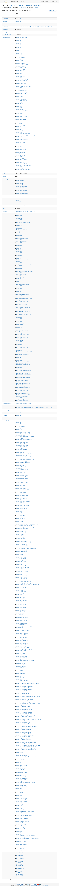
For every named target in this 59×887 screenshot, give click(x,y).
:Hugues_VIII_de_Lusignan (22, 647)
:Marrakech (19, 166)
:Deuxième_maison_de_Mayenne (24, 581)
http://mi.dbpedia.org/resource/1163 (23, 301)
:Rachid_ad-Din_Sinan (21, 796)
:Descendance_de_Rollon (22, 580)
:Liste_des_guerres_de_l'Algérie (23, 702)
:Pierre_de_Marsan (21, 785)
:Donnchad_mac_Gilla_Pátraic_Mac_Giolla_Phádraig (27, 584)
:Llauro (19, 753)
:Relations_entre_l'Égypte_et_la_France (25, 812)
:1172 (18, 44)
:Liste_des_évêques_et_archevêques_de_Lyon (26, 749)
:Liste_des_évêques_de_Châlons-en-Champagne (26, 726)
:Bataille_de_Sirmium (21, 496)
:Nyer (18, 771)
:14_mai (19, 53)
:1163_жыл (20, 287)
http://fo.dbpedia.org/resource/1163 (22, 259)
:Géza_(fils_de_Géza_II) (22, 628)
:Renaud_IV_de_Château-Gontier (24, 815)
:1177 (18, 46)
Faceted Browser (45, 1)
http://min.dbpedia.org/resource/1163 (23, 384)
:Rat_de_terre (20, 806)
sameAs (5, 213)
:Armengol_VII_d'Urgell (22, 482)
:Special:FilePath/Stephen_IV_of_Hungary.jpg (26, 405)
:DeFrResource (20, 857)
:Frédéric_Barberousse (22, 107)
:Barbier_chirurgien (21, 492)
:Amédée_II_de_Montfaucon (23, 418)
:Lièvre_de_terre (20, 752)
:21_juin (19, 59)
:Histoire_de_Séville (21, 636)
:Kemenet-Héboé (20, 673)
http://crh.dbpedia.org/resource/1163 (23, 380)
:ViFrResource (19, 865)
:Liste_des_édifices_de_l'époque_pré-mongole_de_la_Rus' (28, 719)
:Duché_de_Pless (21, 591)
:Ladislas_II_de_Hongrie (22, 115)
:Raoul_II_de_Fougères (22, 801)
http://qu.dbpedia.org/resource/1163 (23, 330)
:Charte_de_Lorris (21, 531)
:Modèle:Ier (19, 181)
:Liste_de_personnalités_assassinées (24, 686)
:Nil (18, 120)
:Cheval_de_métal (21, 537)
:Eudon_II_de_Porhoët (21, 598)
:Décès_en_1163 (21, 89)
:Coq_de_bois (20, 574)
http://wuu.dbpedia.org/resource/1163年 (23, 370)
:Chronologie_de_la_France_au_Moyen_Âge (26, 548)
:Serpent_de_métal (21, 841)
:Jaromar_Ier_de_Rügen (22, 662)
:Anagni (19, 468)
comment (5, 205)
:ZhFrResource (19, 872)
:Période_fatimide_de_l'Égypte (23, 133)
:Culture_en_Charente (21, 577)
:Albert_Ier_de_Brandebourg (23, 462)
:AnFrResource (19, 859)
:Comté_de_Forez (21, 564)
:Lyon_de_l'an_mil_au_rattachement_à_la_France (27, 756)
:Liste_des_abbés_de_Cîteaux (23, 692)
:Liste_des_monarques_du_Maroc (24, 705)
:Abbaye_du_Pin (20, 452)
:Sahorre (19, 831)
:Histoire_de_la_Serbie (22, 641)
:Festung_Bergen (21, 607)
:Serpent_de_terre (21, 842)
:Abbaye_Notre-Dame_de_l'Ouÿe (23, 435)
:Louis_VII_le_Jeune (21, 755)
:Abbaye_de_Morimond (22, 445)
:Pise (18, 129)
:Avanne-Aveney (20, 485)
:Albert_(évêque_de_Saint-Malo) (23, 461)
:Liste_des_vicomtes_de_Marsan (23, 717)
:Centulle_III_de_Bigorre (22, 528)
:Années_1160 (20, 24)
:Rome (19, 136)
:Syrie (18, 150)
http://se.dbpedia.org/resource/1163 (23, 337)
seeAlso (5, 211)
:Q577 (18, 201)
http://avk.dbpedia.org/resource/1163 (23, 400)
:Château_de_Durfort (21, 551)
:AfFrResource (19, 867)
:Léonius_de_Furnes (21, 758)
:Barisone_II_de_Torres (22, 495)
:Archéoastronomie (21, 479)
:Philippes (19, 127)
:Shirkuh (19, 146)
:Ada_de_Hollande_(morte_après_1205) (25, 459)
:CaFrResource (20, 862)
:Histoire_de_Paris (21, 634)
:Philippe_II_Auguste (21, 781)
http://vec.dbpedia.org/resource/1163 (23, 364)
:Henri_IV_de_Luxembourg (22, 630)
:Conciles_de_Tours (21, 568)
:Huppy (19, 651)
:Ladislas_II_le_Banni (21, 116)
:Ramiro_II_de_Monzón (22, 799)
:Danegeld (19, 96)
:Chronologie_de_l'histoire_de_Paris (24, 547)
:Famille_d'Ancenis (21, 603)
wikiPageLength (6, 32)
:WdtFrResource (20, 877)
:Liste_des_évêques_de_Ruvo (23, 736)
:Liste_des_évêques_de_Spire (23, 738)
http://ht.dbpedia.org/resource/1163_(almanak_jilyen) (26, 271)
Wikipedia (21, 885)
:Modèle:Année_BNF (21, 192)
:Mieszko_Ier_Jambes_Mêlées (23, 169)
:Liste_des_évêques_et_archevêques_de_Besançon (27, 743)
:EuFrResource (19, 875)
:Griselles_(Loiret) (21, 624)
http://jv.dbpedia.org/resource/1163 (22, 284)
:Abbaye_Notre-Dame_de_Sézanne (24, 433)
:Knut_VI (19, 676)
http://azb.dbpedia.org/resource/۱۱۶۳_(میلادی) (24, 376)
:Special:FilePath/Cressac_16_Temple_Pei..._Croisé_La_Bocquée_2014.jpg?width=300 (34, 26)
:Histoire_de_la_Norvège (22, 640)
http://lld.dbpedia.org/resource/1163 (22, 381)
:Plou (18, 791)
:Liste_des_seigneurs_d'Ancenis (23, 707)
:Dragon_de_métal (21, 587)
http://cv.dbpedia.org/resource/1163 (22, 241)
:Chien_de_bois (20, 538)
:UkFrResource (19, 852)
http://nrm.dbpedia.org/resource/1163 (23, 386)
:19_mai (19, 56)
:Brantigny (19, 512)
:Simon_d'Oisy (20, 847)
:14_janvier (19, 51)
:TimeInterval (19, 203)
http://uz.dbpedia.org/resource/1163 (23, 363)
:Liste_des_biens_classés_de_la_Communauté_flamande (28, 696)
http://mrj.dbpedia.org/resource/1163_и (23, 307)
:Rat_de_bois (20, 804)
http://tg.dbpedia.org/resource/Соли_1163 (24, 351)
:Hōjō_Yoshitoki (20, 653)
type (4, 198)
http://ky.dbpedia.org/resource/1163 (22, 290)
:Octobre (19, 123)
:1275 (18, 50)
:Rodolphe (19, 825)
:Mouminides (20, 763)
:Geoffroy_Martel (20, 616)
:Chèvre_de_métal (21, 557)
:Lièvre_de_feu (20, 751)
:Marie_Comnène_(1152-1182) (23, 165)
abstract (5, 15)
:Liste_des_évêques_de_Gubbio (23, 729)
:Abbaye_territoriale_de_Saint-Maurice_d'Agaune (26, 453)
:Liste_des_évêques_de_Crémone (24, 728)
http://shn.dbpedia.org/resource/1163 (23, 391)
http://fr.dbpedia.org (22, 7)
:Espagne (19, 103)
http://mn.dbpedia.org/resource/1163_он (23, 304)
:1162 (18, 21)
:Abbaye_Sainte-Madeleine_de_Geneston (25, 440)
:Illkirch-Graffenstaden (21, 656)
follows (5, 21)
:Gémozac (19, 627)
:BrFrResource (19, 874)
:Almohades (20, 70)
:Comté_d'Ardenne (21, 561)
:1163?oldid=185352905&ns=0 (23, 403)
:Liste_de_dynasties (21, 684)
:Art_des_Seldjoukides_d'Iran (23, 484)
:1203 (18, 48)
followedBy (5, 18)
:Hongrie (19, 112)
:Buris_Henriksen (20, 518)
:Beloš (18, 499)
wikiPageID (5, 29)
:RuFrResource (20, 869)
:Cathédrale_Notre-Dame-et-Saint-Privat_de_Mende (27, 524)
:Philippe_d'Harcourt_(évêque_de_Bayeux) (25, 782)
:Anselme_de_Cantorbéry (22, 473)
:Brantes (19, 511)
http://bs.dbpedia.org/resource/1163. (23, 234)
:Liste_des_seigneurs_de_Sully (23, 710)
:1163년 (19, 288)
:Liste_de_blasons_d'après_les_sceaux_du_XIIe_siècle (27, 683)
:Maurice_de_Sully (21, 168)
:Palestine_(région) (21, 125)
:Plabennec (19, 789)
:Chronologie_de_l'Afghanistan (23, 545)
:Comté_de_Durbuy (21, 562)
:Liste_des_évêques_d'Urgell (23, 722)
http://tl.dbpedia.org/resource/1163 (22, 356)
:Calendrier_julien (21, 83)
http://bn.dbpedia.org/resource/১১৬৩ (22, 229)
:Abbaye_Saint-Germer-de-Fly (23, 438)
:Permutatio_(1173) (21, 779)
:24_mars (19, 60)
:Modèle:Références (21, 186)
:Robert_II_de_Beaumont (22, 822)
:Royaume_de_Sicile (21, 137)
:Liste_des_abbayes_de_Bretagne (24, 687)
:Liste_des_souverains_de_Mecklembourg (25, 715)
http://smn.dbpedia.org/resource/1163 (23, 393)
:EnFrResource (19, 871)
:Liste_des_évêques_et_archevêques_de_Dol (26, 746)
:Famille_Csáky (20, 601)
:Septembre (20, 143)
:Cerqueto (19, 529)
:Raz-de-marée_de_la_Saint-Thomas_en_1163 (26, 135)
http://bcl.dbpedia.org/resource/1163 (23, 377)
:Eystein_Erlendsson (21, 104)
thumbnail (5, 26)
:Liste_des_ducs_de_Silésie (22, 700)
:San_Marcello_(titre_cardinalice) (23, 837)
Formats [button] (22, 1)
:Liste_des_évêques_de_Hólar (23, 730)
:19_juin (19, 54)
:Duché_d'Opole (20, 590)
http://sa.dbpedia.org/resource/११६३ (23, 334)
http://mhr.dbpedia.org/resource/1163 (23, 383)
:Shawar (19, 145)
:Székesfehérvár (20, 152)
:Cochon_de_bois (21, 558)
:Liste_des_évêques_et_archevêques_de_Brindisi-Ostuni (28, 745)
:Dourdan (19, 585)
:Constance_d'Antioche (22, 571)
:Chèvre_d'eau (20, 555)
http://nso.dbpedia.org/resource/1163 (23, 320)
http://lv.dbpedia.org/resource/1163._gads (24, 298)
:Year (17, 200)
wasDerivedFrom (7, 403)
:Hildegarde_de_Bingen (22, 633)
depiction (5, 405)
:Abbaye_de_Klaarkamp (22, 443)
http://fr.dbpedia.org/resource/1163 (25, 5)
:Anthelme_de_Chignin (22, 475)
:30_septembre (20, 63)
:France (19, 106)
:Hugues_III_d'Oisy (21, 646)
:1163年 (19, 282)
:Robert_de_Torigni (21, 824)
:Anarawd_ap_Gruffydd (22, 469)
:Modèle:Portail (20, 184)
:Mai (18, 160)
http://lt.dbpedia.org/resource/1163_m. (23, 297)
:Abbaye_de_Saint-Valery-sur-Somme (24, 448)
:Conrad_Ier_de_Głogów (22, 570)
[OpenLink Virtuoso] (20, 884)
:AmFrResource (20, 868)
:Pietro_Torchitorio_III (21, 786)
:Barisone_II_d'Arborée (22, 494)
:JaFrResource (19, 864)
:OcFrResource (20, 858)
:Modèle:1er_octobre (21, 190)
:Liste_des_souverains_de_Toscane (24, 716)
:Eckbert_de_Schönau (21, 100)
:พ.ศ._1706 (19, 353)
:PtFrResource (19, 855)
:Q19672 (19, 215)
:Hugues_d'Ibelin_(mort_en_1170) (24, 649)
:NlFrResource (19, 854)
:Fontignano (20, 608)
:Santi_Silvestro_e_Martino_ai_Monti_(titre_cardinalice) (27, 838)
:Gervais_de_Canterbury (22, 617)
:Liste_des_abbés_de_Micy (22, 693)
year (10, 7)
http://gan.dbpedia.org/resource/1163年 (23, 264)
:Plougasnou (20, 794)
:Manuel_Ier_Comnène (22, 163)
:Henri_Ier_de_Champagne (22, 631)
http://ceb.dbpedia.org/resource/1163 (23, 236)
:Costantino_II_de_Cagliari (22, 575)
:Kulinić (19, 679)
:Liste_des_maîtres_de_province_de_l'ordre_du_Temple (28, 703)
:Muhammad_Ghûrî (21, 119)
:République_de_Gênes (22, 139)
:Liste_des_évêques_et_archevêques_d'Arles (26, 740)
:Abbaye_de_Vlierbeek (21, 449)
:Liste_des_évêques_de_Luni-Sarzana (24, 733)
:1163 (19, 87)
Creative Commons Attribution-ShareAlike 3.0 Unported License (39, 885)
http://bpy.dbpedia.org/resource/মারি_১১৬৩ (23, 231)
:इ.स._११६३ (20, 305)
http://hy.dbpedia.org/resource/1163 (22, 274)
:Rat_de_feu (20, 805)
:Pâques (19, 132)
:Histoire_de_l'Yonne (21, 637)
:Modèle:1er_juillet (21, 189)
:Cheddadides (20, 534)
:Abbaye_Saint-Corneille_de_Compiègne (25, 436)
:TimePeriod (19, 198)
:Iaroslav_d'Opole (21, 654)
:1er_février (19, 425)
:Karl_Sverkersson (21, 672)
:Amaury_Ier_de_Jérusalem (22, 71)
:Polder (19, 795)
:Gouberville (20, 621)
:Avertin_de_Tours (21, 486)
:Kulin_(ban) (20, 677)
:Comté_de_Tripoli (21, 93)
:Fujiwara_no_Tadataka (22, 611)
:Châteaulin (19, 554)
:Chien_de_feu (20, 540)
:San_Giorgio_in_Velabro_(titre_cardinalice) (25, 835)
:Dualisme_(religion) (21, 99)
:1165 (18, 41)
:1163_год (19, 333)
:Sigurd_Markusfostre (21, 844)
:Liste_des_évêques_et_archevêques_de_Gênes (26, 748)
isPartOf (5, 24)
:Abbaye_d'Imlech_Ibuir (22, 442)
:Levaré (19, 682)
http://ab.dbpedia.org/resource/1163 (23, 373)
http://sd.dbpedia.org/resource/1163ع (23, 390)
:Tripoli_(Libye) (20, 155)
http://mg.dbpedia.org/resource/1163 (23, 300)
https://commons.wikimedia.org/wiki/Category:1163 (25, 211)
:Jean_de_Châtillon (21, 663)
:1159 (18, 423)
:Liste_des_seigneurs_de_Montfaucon (24, 709)
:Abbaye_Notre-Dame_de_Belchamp (24, 430)
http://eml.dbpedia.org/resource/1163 (23, 249)
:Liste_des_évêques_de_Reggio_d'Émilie (25, 735)
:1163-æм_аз (20, 324)
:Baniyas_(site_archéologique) (23, 489)
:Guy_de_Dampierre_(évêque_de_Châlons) (25, 626)
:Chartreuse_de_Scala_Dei (22, 532)
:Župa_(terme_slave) (21, 37)
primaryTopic (7, 879)
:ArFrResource (19, 861)
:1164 (18, 18)
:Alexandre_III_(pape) (21, 69)
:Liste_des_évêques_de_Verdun (23, 739)
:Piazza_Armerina (21, 784)
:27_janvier (19, 61)
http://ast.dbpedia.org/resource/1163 (23, 222)
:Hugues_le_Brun (21, 650)
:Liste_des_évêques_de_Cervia (23, 725)
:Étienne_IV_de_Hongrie (22, 159)
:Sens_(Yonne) (20, 142)
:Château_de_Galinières (22, 552)
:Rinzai (19, 819)
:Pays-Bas (19, 126)
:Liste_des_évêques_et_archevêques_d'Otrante (26, 742)
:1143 (18, 420)
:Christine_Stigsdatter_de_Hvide (23, 541)
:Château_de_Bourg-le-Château (23, 550)
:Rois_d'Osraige (20, 828)
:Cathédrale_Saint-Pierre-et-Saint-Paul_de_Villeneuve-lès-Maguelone (30, 527)
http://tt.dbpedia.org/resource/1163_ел (23, 358)
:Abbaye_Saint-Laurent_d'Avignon (24, 439)
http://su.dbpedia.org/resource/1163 (23, 347)
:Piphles (19, 788)
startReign (6, 418)
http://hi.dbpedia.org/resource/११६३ (22, 269)
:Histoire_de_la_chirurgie (22, 643)
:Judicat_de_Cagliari (21, 669)
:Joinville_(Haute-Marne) (22, 667)
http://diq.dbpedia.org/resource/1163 (23, 246)
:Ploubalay (19, 792)
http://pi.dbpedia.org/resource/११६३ (22, 399)
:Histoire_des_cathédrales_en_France (24, 644)
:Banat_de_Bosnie (21, 488)
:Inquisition (19, 659)
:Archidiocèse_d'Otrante (22, 478)
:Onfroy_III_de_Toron (21, 772)
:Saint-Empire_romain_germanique (24, 140)
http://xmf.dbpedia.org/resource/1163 (23, 396)
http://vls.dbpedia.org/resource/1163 (23, 394)
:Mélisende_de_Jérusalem (22, 766)
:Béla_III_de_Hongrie (21, 82)
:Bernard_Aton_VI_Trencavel (23, 501)
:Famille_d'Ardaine (21, 604)
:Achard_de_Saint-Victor (22, 458)
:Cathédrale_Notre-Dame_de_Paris (24, 86)
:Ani (18, 471)
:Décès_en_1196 (20, 595)
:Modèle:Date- (20, 180)
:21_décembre (20, 57)
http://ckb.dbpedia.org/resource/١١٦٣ (23, 238)
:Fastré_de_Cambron (21, 606)
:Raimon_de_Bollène (21, 798)
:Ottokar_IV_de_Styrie (21, 773)
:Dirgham (19, 97)
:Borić (18, 509)
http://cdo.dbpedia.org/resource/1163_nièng (24, 379)
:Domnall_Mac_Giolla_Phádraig (23, 583)
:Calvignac (19, 521)
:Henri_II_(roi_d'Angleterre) (22, 110)
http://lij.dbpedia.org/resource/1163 (22, 294)
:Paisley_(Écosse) (21, 776)
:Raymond (19, 808)
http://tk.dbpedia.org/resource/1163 (22, 354)
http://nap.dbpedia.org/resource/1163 (23, 311)
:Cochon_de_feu (20, 560)
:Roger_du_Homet (21, 827)
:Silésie (19, 148)
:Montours (19, 762)
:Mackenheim (20, 761)
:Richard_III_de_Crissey (22, 817)
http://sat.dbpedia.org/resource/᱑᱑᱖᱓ (23, 389)
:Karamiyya (19, 670)
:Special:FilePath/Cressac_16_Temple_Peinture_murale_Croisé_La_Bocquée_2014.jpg (34, 407)
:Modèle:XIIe (20, 187)
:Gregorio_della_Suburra (22, 623)
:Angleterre (19, 73)
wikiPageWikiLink (6, 37)
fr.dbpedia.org (36, 7)
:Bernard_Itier (20, 502)
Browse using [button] (14, 1)
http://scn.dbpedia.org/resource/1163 (23, 335)
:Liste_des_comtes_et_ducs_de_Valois (24, 699)
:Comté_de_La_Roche (21, 565)
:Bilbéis (19, 77)
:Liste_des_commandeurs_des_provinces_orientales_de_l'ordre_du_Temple (31, 697)
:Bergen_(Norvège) (21, 76)
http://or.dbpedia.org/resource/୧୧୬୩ (22, 323)
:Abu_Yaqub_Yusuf (21, 66)
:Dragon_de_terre (21, 588)
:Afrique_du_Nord (21, 67)
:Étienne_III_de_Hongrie (22, 158)
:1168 (18, 43)
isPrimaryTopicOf (6, 410)
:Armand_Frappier (21, 481)
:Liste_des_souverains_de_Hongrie (24, 713)
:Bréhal (19, 514)
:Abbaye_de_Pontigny (21, 446)
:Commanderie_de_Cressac (23, 92)
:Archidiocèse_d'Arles (21, 476)
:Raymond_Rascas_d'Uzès (22, 809)
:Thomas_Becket (20, 153)
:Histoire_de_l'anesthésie (22, 639)
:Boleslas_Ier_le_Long (21, 80)
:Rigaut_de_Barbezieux (22, 818)
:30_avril (19, 429)
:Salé (18, 834)
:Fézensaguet (20, 613)
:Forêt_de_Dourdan (21, 610)
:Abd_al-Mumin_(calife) (22, 64)
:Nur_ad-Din (20, 122)
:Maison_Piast (20, 162)
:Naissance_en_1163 (21, 90)
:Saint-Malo (19, 832)
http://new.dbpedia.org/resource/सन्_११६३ (24, 314)
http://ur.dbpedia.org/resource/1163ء (23, 361)
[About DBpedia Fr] (6, 1)
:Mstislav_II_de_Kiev (21, 765)
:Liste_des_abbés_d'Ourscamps (23, 690)
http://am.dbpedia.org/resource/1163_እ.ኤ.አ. (24, 374)
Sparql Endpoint (54, 1)
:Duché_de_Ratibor (21, 593)
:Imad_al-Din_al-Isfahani (22, 657)
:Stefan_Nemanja (21, 149)
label (4, 208)
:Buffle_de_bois (20, 515)
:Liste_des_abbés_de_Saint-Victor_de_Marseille (26, 695)
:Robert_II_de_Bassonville (22, 821)
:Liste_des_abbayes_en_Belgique (24, 689)
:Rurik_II (19, 829)
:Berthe (19, 504)
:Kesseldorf (19, 674)
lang (5, 176)
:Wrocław (19, 156)
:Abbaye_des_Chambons (22, 451)
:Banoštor (19, 491)
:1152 (18, 422)
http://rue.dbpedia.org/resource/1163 (23, 387)
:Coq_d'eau (19, 573)
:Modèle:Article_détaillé (22, 179)
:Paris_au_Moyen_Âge (22, 778)
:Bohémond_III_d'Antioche (22, 505)
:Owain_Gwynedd (21, 775)
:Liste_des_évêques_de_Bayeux (23, 723)
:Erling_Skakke (20, 102)
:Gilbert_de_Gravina (21, 620)
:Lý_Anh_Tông (20, 759)
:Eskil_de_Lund (20, 597)
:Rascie (19, 802)
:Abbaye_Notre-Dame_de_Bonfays (24, 432)
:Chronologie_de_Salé (21, 544)
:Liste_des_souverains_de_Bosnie (24, 712)
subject (5, 196)
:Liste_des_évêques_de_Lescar (23, 732)
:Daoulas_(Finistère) (21, 578)
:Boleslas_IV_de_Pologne (22, 79)
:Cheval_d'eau (20, 535)
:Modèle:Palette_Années (22, 193)
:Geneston (19, 614)
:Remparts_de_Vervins (22, 814)
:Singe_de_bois (20, 850)
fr (4, 173)
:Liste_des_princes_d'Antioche (23, 706)
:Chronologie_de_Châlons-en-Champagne (25, 542)
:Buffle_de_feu (20, 517)
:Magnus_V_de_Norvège (22, 117)
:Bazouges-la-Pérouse (21, 498)
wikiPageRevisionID (7, 34)
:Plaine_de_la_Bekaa (21, 130)
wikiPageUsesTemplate (8, 179)
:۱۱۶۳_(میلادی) (20, 257)
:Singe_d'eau (20, 848)
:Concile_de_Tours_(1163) (22, 94)
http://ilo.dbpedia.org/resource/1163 (22, 277)
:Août (18, 74)
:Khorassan (19, 113)
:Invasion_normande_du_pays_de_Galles (25, 660)
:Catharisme (20, 84)
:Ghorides (19, 109)
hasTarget (6, 852)
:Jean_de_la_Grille (21, 666)
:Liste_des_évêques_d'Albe (22, 720)
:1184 (18, 47)
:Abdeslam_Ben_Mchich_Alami (23, 456)
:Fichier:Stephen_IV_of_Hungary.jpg (24, 170)
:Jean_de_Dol (20, 664)
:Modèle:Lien (20, 183)
